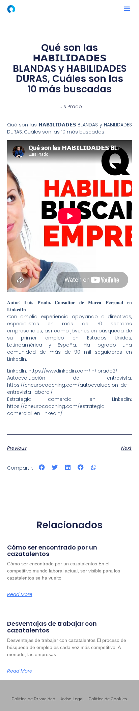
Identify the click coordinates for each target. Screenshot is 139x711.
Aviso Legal (71, 698)
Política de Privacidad (33, 698)
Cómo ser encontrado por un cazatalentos (52, 550)
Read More (19, 594)
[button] (127, 8)
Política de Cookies (107, 698)
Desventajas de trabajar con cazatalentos (52, 626)
